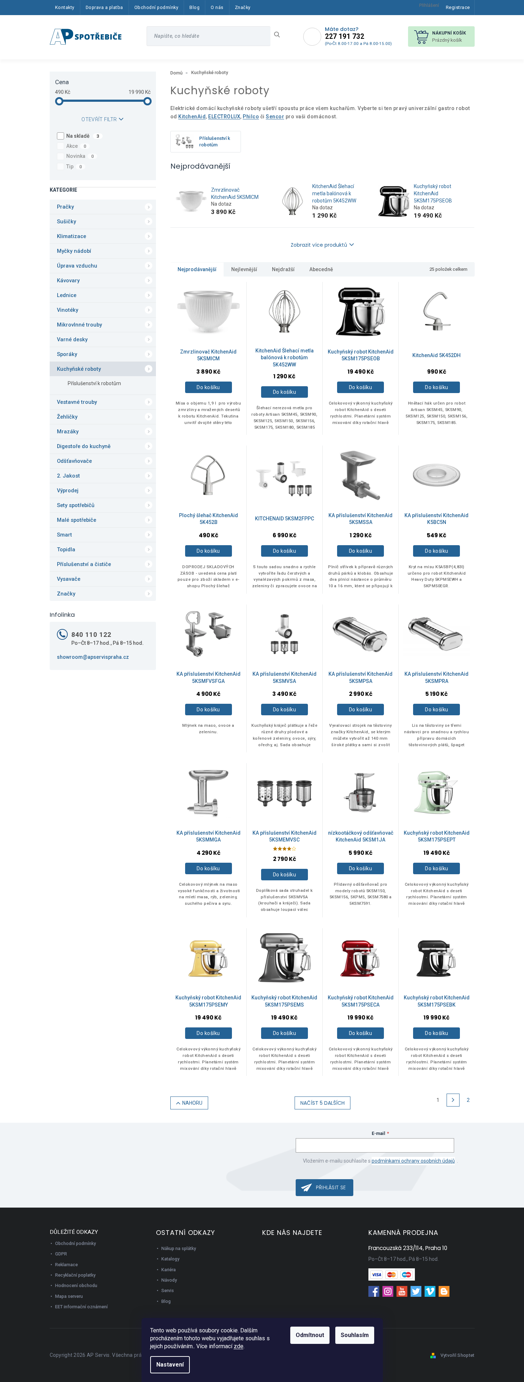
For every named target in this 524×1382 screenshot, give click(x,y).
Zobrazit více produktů (319, 244)
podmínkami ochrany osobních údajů (413, 1161)
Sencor (275, 116)
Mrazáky (68, 431)
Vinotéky (67, 310)
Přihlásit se (331, 1187)
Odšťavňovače (74, 461)
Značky (66, 593)
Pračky (65, 207)
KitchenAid (192, 116)
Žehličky (67, 417)
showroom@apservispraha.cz (93, 657)
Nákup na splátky (178, 1248)
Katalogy (170, 1259)
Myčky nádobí (74, 251)
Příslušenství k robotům (94, 383)
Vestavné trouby (77, 402)
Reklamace (66, 1264)
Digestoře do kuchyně (84, 446)
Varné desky (72, 339)
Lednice (66, 295)
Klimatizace (71, 236)
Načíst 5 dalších (322, 1103)
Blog (166, 1301)
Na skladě (82, 136)
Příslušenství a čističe (84, 564)
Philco (251, 116)
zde (238, 1346)
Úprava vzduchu (77, 266)
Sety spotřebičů (75, 505)
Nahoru (192, 1103)
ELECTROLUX (224, 116)
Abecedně (321, 269)
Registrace (458, 7)
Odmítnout (310, 1335)
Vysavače (68, 579)
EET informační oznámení (81, 1306)
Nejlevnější (244, 269)
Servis (167, 1290)
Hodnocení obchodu (76, 1285)
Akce (76, 146)
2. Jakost (68, 476)
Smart (64, 535)
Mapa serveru (69, 1296)
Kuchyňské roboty (79, 369)
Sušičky (66, 221)
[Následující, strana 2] (453, 1100)
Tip (74, 166)
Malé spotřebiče (76, 520)
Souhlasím (355, 1335)
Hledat (279, 34)
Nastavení (170, 1364)
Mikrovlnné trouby (79, 324)
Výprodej (68, 490)
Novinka (80, 156)
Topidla (66, 549)
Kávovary (68, 280)
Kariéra (168, 1269)
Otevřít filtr (99, 119)
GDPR (61, 1253)
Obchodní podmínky (75, 1243)
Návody (169, 1280)
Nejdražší (283, 269)
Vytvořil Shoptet (457, 1355)
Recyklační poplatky (75, 1275)
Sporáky (67, 354)
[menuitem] (65, 7)
